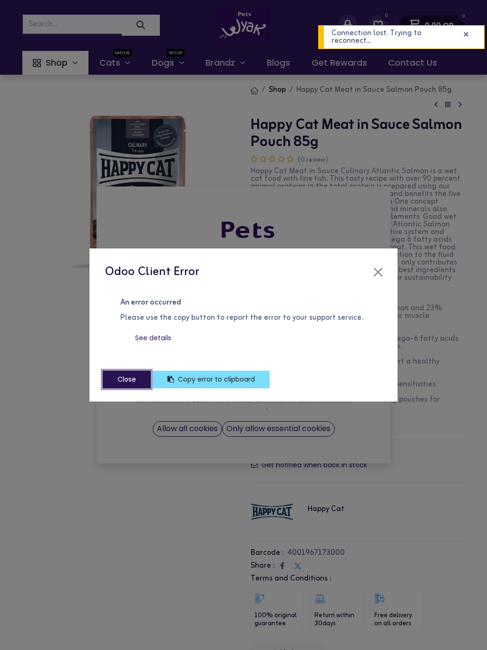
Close (126, 379)
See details (153, 338)
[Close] (378, 272)
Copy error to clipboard (216, 379)
